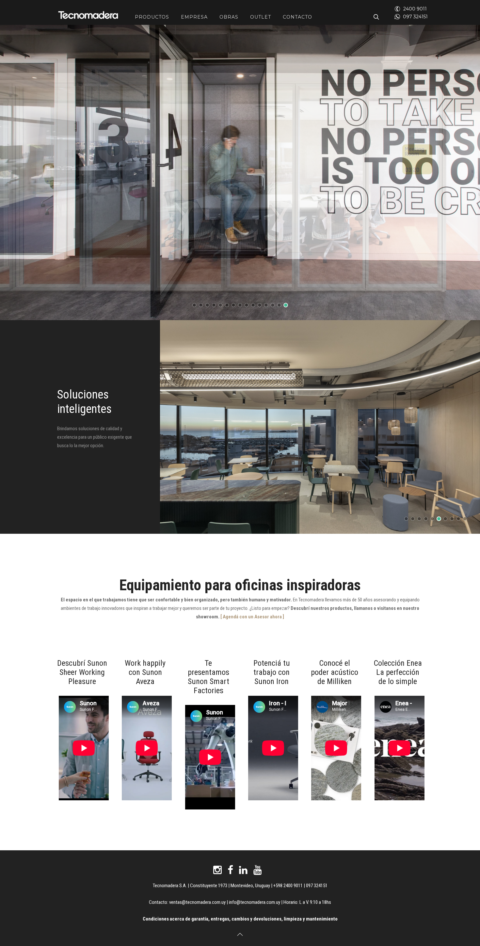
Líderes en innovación (427, 519)
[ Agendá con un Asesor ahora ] (251, 617)
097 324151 (415, 17)
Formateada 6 (274, 306)
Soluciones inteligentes (440, 519)
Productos (152, 17)
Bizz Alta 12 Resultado (202, 306)
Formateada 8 (261, 306)
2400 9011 (415, 9)
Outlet (260, 17)
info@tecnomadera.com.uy (254, 902)
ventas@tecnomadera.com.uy (197, 902)
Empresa (194, 17)
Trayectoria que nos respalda (414, 519)
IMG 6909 (287, 306)
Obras (228, 17)
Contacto (297, 17)
